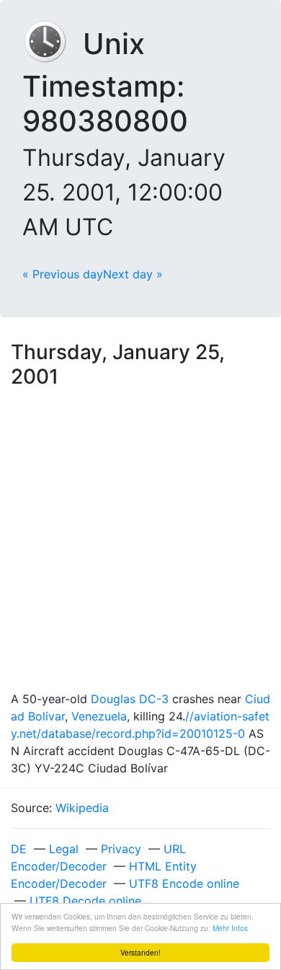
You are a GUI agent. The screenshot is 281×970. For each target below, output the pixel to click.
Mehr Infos (230, 927)
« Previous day (62, 274)
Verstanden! (140, 952)
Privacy (121, 849)
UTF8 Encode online (184, 883)
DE (19, 849)
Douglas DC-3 (130, 699)
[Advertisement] (140, 542)
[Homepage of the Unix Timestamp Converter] (52, 43)
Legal (64, 849)
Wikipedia (82, 808)
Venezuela (99, 716)
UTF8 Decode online (85, 901)
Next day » (133, 274)
